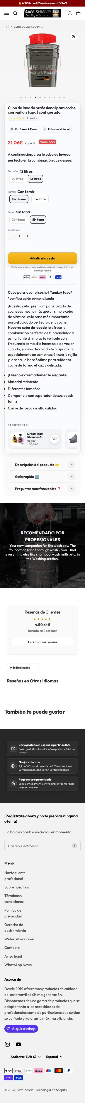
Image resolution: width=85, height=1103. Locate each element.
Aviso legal (13, 956)
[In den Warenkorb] (54, 439)
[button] (17, 118)
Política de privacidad (13, 913)
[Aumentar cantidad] (26, 236)
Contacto (12, 947)
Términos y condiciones (14, 898)
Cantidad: (14, 230)
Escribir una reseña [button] (42, 642)
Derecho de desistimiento (15, 927)
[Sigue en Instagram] (7, 1044)
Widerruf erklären (19, 939)
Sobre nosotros (16, 887)
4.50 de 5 (42, 624)
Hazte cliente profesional (15, 875)
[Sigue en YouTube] (18, 1044)
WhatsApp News (18, 964)
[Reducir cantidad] (12, 236)
